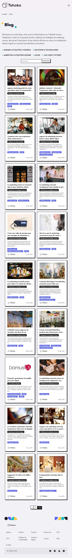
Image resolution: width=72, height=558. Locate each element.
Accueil (4, 14)
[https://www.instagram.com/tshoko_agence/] (54, 551)
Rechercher (46, 61)
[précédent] (32, 507)
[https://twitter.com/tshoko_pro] (64, 551)
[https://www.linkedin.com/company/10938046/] (50, 551)
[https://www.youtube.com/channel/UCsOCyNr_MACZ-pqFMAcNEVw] (59, 551)
